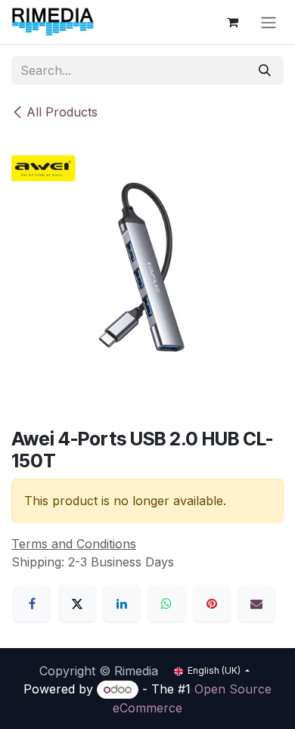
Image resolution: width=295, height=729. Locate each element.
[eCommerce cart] (232, 22)
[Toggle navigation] (268, 22)
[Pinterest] (212, 603)
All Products (62, 111)
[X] (77, 603)
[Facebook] (32, 603)
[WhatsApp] (166, 603)
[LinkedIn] (122, 603)
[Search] (265, 70)
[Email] (256, 603)
